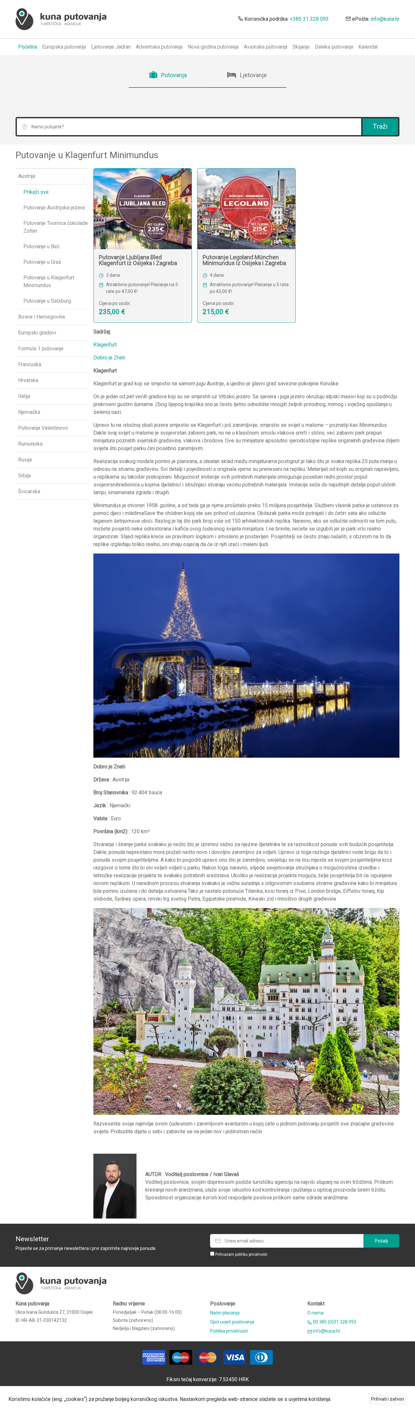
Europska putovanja (64, 47)
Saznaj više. (350, 1399)
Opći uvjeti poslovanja (232, 1321)
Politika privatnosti (229, 1331)
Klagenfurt (105, 345)
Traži (380, 126)
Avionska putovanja (265, 47)
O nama (315, 1312)
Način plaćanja (225, 1312)
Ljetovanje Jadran (111, 47)
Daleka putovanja (334, 47)
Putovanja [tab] (173, 75)
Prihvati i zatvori (387, 1399)
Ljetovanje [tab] (253, 75)
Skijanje (301, 47)
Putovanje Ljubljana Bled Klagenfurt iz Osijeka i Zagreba (138, 260)
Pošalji (381, 1240)
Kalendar (368, 47)
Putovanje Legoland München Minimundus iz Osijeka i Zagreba (244, 260)
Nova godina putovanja (213, 47)
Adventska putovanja (159, 47)
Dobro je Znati (109, 358)
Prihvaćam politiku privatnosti (241, 1254)
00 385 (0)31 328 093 (334, 1321)
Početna (27, 47)
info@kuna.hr (385, 19)
